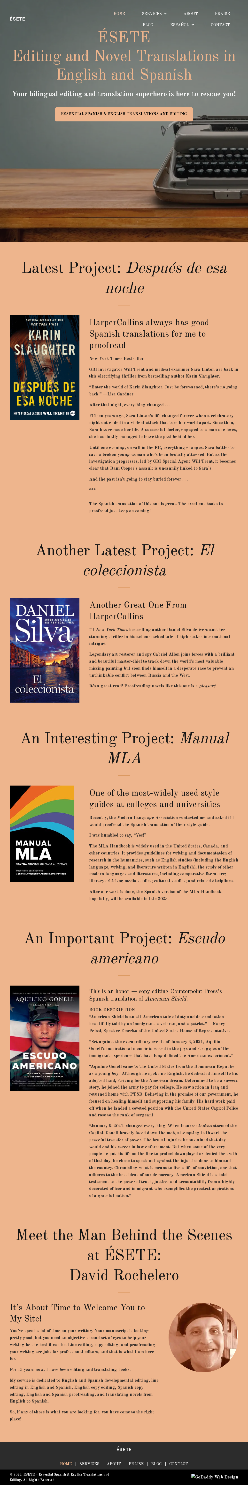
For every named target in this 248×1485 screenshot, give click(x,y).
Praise (136, 1464)
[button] (124, 114)
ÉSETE (17, 19)
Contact (178, 1464)
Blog (156, 1464)
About (114, 1464)
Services (89, 1464)
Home (66, 1464)
